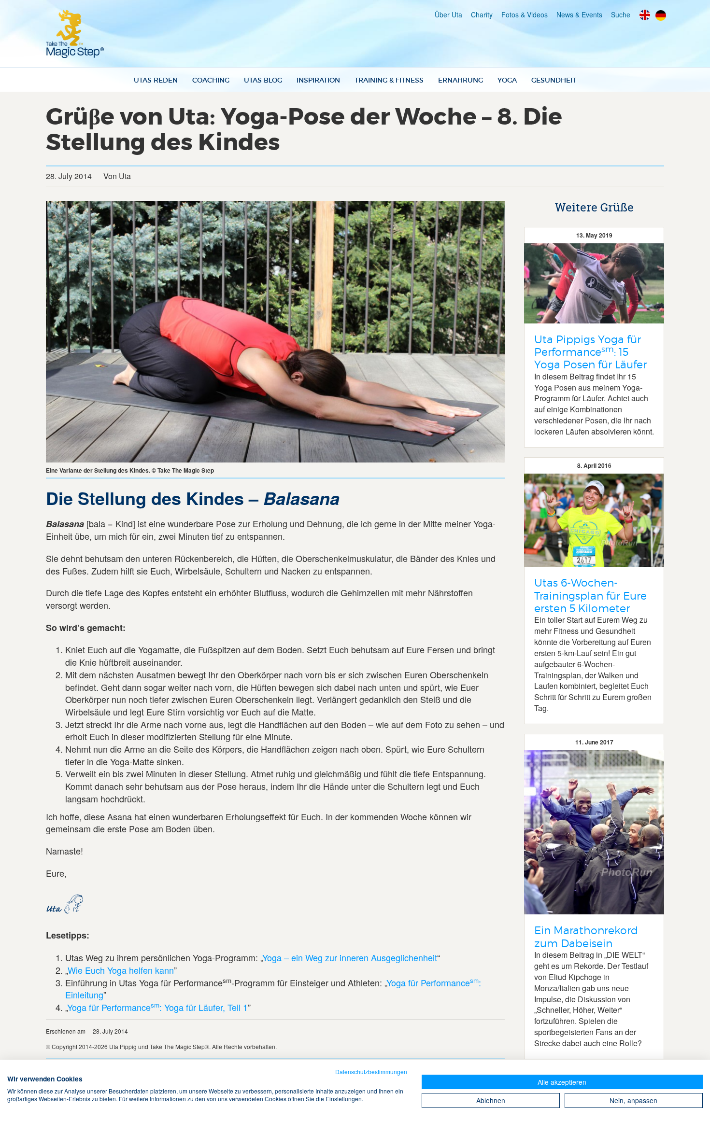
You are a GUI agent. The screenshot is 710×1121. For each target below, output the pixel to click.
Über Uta (448, 14)
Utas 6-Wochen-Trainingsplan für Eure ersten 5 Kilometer (590, 595)
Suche (620, 14)
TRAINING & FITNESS (389, 80)
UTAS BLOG (263, 80)
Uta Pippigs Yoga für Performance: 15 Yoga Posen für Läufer (590, 352)
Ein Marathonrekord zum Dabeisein (586, 936)
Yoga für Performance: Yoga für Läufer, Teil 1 (157, 1007)
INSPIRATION (318, 80)
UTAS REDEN (156, 80)
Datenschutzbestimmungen (371, 1071)
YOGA (507, 80)
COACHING (210, 80)
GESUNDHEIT (553, 80)
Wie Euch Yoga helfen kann (121, 970)
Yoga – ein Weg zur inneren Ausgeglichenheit (349, 957)
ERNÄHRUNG (460, 80)
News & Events (579, 14)
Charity (482, 14)
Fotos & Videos (524, 14)
